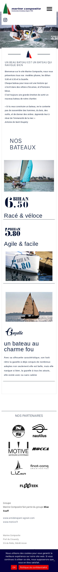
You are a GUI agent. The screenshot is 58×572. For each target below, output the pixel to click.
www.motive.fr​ (10, 522)
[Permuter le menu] (49, 9)
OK (14, 567)
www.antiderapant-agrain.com (19, 518)
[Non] (54, 560)
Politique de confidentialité (33, 567)
